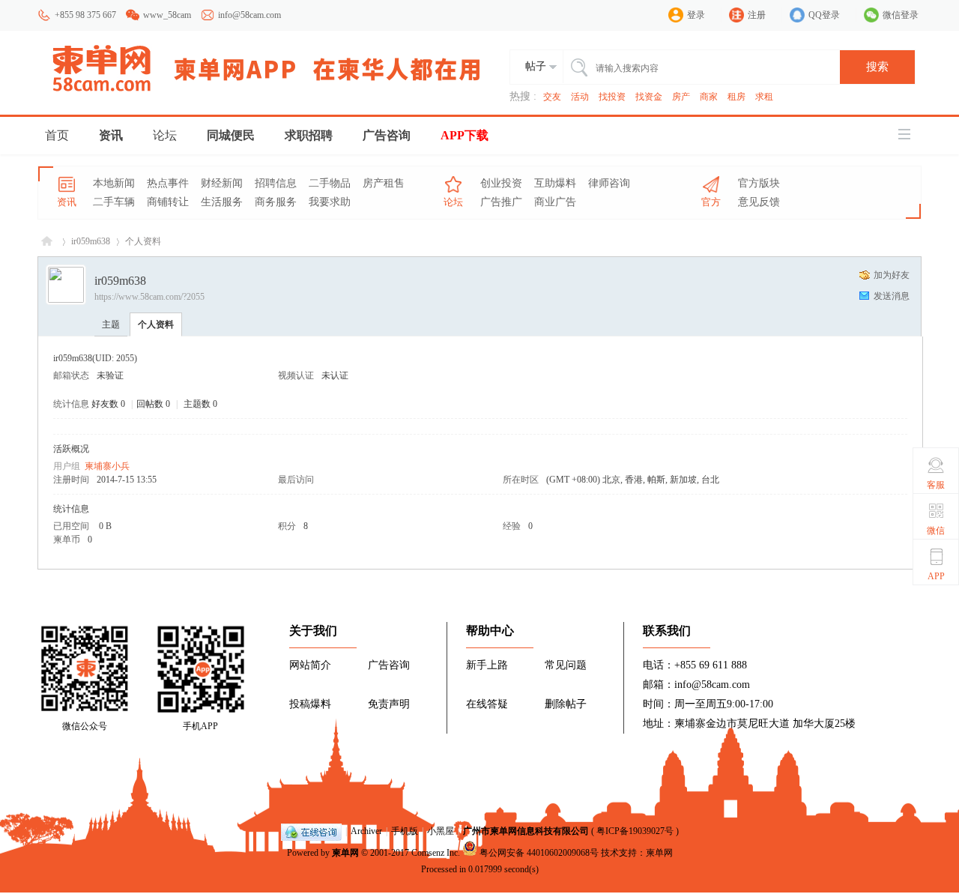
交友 (552, 96)
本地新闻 (114, 183)
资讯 (111, 135)
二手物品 (330, 183)
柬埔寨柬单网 (46, 242)
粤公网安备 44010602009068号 (539, 853)
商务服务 (276, 202)
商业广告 (555, 202)
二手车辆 (114, 202)
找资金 (648, 96)
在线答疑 (487, 704)
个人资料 (156, 324)
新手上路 (487, 665)
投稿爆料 (310, 704)
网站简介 (310, 665)
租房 (736, 96)
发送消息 (892, 296)
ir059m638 (90, 241)
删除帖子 (566, 704)
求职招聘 (309, 135)
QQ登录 (824, 15)
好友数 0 (108, 404)
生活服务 (222, 202)
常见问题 (566, 665)
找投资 (612, 96)
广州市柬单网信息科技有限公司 (526, 831)
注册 (757, 15)
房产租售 (384, 183)
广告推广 (501, 202)
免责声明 (389, 704)
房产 (681, 96)
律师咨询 (609, 183)
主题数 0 (200, 404)
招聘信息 (276, 183)
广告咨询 (387, 135)
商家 (709, 96)
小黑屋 (440, 831)
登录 (696, 15)
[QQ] (311, 831)
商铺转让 (168, 202)
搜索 (877, 67)
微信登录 (901, 15)
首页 (57, 135)
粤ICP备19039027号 (635, 831)
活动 (580, 96)
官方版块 (759, 183)
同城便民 (231, 135)
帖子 (535, 66)
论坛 (165, 135)
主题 (111, 324)
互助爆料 (555, 183)
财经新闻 (222, 183)
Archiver (366, 831)
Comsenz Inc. (435, 853)
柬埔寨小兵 (107, 466)
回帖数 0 (153, 404)
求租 (764, 96)
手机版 (404, 831)
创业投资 (501, 183)
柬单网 (345, 853)
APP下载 (464, 135)
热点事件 (168, 183)
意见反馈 (759, 202)
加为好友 (892, 275)
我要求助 (330, 202)
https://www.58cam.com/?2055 (149, 297)
